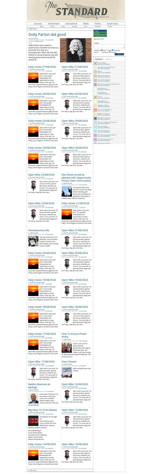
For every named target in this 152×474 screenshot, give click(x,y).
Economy (38, 23)
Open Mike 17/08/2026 (41, 361)
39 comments (49, 179)
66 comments (83, 125)
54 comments (83, 448)
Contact (110, 26)
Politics (98, 23)
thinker (107, 118)
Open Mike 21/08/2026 (75, 230)
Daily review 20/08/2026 (42, 253)
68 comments (83, 414)
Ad (105, 105)
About (52, 26)
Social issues (112, 23)
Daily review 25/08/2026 (42, 120)
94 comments (83, 284)
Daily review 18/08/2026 (42, 306)
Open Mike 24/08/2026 (75, 147)
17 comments (49, 125)
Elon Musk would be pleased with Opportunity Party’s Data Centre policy (76, 177)
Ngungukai (100, 118)
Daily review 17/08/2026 (42, 333)
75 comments (83, 152)
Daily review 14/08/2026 (42, 444)
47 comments (83, 234)
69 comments (83, 185)
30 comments (49, 207)
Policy (63, 26)
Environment (53, 23)
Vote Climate (69, 361)
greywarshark (101, 88)
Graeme (109, 139)
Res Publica (101, 67)
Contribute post (99, 36)
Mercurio (100, 122)
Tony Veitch (105, 75)
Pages (109, 50)
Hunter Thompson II (110, 122)
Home (41, 26)
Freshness (113, 52)
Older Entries (33, 29)
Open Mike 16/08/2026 (75, 384)
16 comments (49, 40)
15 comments (49, 98)
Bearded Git (115, 84)
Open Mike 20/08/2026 (75, 253)
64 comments (83, 98)
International (71, 23)
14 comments (49, 152)
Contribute (97, 26)
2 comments (49, 257)
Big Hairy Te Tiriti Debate (42, 410)
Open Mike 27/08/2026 (75, 66)
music (41, 41)
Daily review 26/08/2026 (42, 93)
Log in (96, 31)
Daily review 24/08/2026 (42, 147)
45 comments (83, 71)
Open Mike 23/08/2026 (41, 174)
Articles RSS (100, 39)
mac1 (99, 109)
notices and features (37, 69)
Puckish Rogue (106, 109)
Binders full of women (104, 84)
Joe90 (106, 113)
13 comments (49, 414)
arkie (99, 63)
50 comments (83, 341)
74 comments (83, 311)
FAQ (85, 26)
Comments (117, 50)
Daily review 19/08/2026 (42, 280)
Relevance (105, 52)
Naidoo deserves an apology (39, 385)
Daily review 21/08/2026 (75, 203)
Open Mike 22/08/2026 (41, 203)
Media (86, 23)
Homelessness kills (38, 230)
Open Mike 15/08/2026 (75, 410)
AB (105, 126)
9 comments (49, 311)
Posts (104, 50)
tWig (103, 63)
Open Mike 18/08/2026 (75, 306)
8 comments (49, 338)
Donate (96, 33)
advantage (34, 38)
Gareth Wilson (101, 143)
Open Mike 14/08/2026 (75, 444)
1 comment (48, 71)
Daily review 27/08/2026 (42, 66)
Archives (74, 26)
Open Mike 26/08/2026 (75, 93)
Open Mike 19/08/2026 (75, 280)
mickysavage (68, 183)
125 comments (49, 366)
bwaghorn (100, 105)
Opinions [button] (109, 59)
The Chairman (109, 67)
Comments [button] (98, 59)
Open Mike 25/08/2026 (75, 120)
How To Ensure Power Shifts (74, 335)
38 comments (83, 388)
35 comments (83, 257)
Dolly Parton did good (47, 34)
